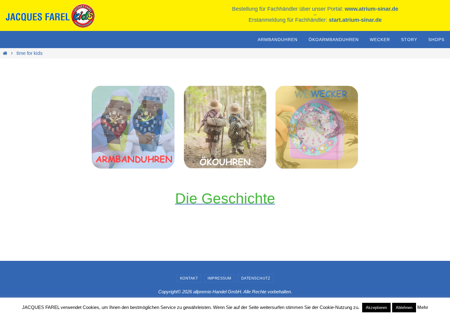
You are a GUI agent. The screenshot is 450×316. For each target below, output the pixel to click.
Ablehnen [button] (404, 307)
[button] (317, 127)
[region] (133, 127)
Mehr (422, 307)
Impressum (219, 278)
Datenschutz (255, 278)
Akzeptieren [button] (376, 307)
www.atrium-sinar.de (371, 9)
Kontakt (189, 278)
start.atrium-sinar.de (355, 20)
